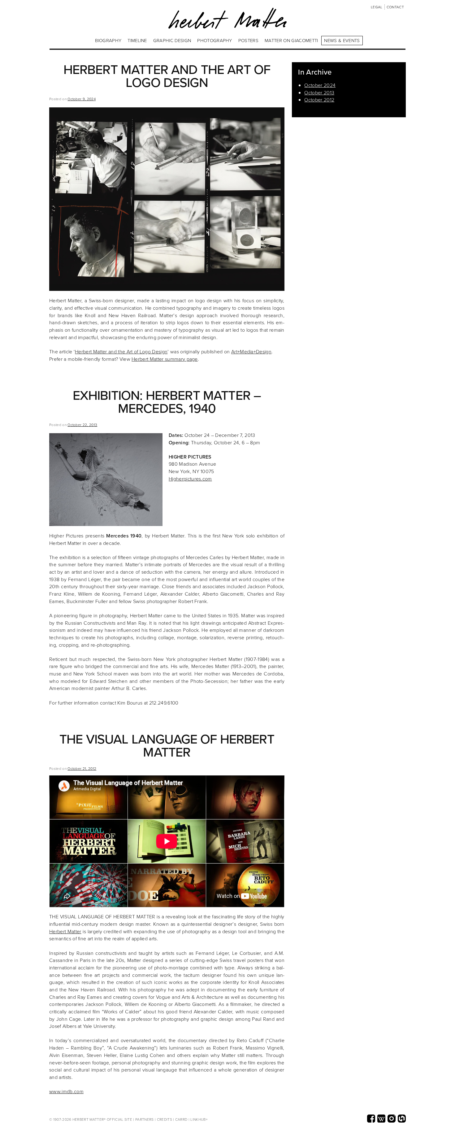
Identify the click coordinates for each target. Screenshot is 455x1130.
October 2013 (319, 92)
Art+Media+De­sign (251, 351)
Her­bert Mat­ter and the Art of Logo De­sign (121, 351)
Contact (395, 7)
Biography (108, 40)
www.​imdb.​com (66, 1091)
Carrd (181, 1119)
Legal (377, 7)
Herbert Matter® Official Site (102, 1119)
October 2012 (319, 99)
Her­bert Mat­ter (65, 931)
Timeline (137, 40)
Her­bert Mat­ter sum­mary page (165, 359)
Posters (248, 40)
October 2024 (320, 85)
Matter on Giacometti (291, 40)
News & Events (342, 40)
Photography (214, 40)
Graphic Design (172, 40)
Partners (144, 1119)
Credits (164, 1119)
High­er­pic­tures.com (190, 478)
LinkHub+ (199, 1119)
